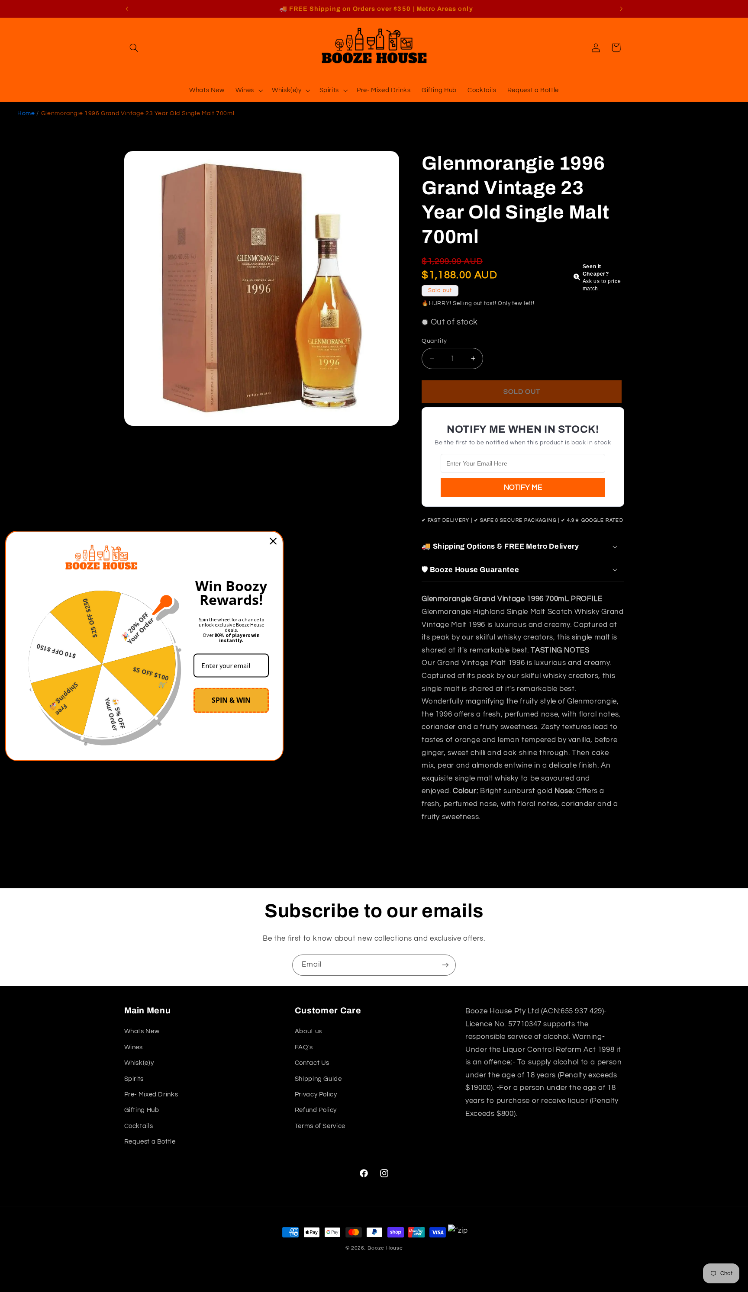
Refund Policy (316, 1110)
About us (308, 1031)
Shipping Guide (318, 1079)
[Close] (273, 541)
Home (26, 113)
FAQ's (304, 1047)
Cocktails (138, 1126)
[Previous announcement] (126, 8)
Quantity (434, 340)
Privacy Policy (316, 1094)
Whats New (142, 1031)
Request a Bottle (150, 1141)
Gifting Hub (141, 1110)
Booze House (385, 1248)
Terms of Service (320, 1126)
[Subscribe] (445, 965)
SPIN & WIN (231, 700)
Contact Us (312, 1063)
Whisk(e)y (139, 1063)
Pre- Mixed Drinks (151, 1094)
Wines (133, 1047)
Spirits (134, 1079)
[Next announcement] (621, 8)
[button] (134, 48)
